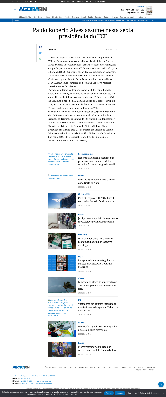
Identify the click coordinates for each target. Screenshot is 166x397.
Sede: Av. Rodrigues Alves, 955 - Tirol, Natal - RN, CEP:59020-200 (35, 376)
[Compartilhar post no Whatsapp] (40, 59)
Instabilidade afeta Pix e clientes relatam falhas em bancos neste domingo (95, 242)
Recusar (120, 393)
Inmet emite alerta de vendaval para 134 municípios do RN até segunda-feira (97, 285)
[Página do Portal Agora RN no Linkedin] (32, 1)
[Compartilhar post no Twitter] (40, 53)
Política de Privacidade (149, 393)
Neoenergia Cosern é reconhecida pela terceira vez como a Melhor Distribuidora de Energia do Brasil (96, 161)
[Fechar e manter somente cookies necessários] (163, 393)
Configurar (132, 393)
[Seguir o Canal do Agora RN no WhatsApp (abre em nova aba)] (161, 384)
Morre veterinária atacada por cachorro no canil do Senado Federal (97, 348)
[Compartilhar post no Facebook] (40, 47)
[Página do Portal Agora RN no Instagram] (23, 1)
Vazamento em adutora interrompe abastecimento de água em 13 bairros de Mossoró (98, 307)
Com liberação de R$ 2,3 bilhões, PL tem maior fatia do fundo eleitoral (97, 199)
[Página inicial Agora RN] (21, 367)
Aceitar (109, 393)
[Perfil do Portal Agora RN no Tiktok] (36, 1)
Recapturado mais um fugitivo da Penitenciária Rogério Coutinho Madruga (96, 264)
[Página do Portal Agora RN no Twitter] (19, 1)
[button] (15, 9)
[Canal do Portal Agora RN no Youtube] (28, 1)
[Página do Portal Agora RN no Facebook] (15, 1)
